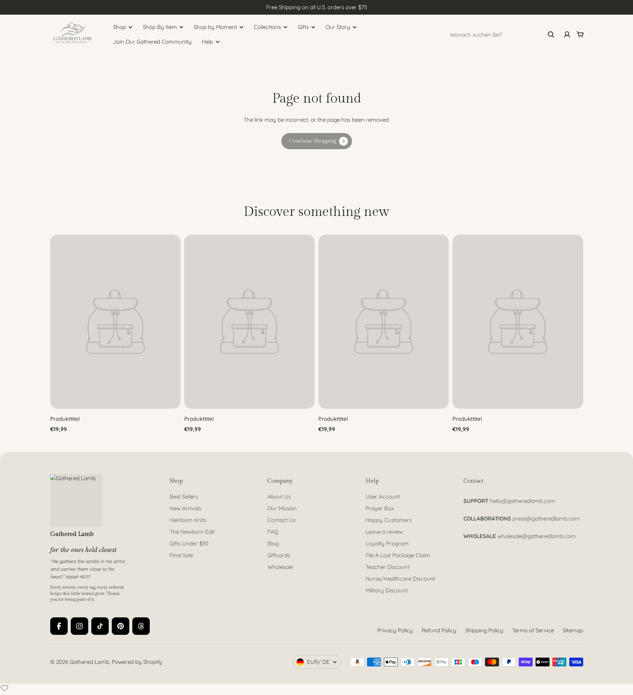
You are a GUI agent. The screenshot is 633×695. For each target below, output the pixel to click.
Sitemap (573, 630)
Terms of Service (533, 630)
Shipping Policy (484, 630)
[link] (316, 141)
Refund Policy (439, 630)
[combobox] (502, 34)
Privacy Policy (395, 630)
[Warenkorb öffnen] (580, 34)
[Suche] (551, 34)
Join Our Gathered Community (152, 41)
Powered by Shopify (137, 661)
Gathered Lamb (89, 661)
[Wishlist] (4, 688)
